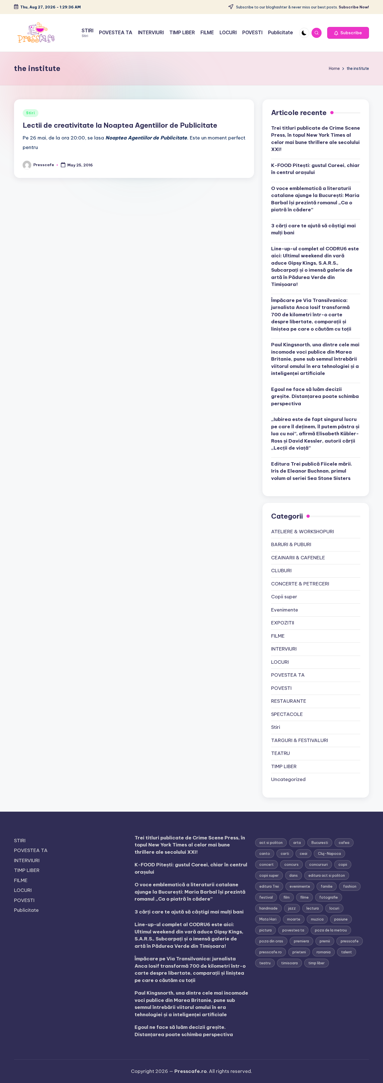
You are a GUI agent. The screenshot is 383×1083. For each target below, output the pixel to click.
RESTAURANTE (288, 701)
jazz (292, 908)
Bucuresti (320, 842)
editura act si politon (326, 875)
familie (327, 886)
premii (325, 941)
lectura (312, 908)
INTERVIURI (284, 649)
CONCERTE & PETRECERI (300, 584)
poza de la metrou (331, 930)
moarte (293, 919)
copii (342, 864)
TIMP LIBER (284, 766)
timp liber (316, 963)
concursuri (318, 864)
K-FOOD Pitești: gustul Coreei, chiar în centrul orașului (315, 169)
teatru (265, 963)
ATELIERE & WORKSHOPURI (302, 531)
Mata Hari (267, 919)
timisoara (289, 963)
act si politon (271, 842)
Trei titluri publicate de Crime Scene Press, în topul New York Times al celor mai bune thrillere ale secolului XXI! (315, 139)
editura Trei (269, 886)
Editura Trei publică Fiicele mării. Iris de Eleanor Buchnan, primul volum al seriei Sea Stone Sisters (311, 471)
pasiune (341, 919)
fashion (349, 886)
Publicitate (26, 910)
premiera (301, 941)
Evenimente (284, 610)
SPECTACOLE (287, 714)
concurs (291, 864)
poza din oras (271, 941)
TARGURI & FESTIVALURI (299, 740)
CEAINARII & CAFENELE (298, 558)
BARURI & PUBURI (291, 544)
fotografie (328, 897)
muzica (317, 919)
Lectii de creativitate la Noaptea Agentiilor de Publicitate (120, 125)
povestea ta (293, 930)
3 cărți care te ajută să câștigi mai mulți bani (313, 229)
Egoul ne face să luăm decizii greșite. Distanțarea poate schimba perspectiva (315, 396)
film (286, 897)
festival (266, 897)
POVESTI (281, 688)
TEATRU (280, 753)
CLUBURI (281, 570)
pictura (265, 930)
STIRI (20, 840)
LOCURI (280, 662)
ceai (303, 853)
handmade (268, 908)
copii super (269, 875)
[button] (348, 33)
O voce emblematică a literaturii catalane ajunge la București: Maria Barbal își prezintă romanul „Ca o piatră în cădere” (315, 199)
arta (297, 842)
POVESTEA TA (288, 675)
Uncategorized (288, 779)
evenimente (300, 886)
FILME (278, 636)
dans (293, 875)
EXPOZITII (282, 623)
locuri (334, 908)
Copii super (284, 597)
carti (285, 853)
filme (304, 897)
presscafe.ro (270, 952)
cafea (344, 842)
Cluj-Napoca (329, 853)
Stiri (30, 113)
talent (346, 952)
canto (264, 853)
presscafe (350, 941)
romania (324, 952)
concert (266, 864)
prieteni (299, 952)
